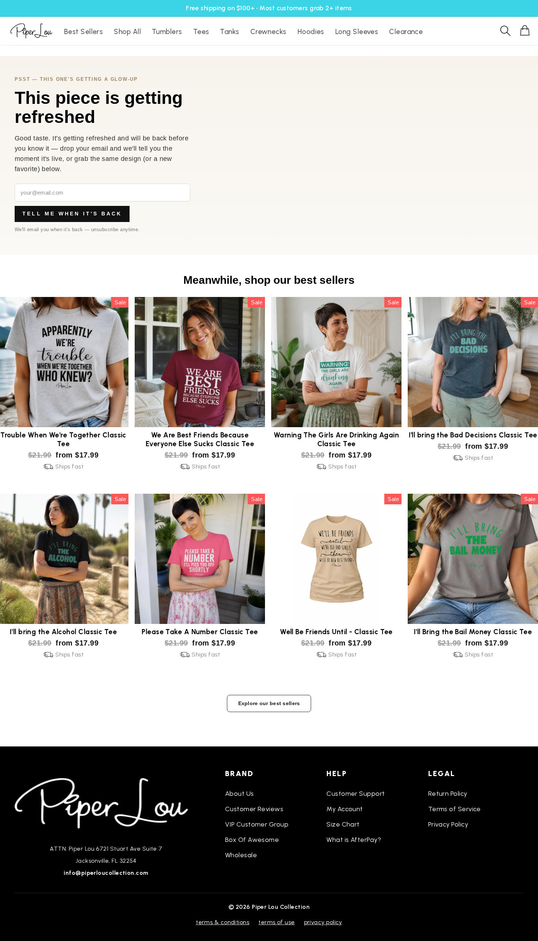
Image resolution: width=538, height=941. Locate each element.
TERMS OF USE (276, 922)
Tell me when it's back (72, 214)
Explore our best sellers (269, 703)
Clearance (406, 31)
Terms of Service (454, 809)
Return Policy (447, 794)
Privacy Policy (448, 824)
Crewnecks (268, 31)
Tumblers (167, 31)
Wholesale (241, 855)
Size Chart (343, 824)
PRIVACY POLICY (323, 922)
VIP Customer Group (256, 824)
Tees (201, 31)
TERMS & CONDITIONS (222, 922)
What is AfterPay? (353, 840)
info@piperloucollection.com (106, 872)
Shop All (127, 31)
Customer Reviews (254, 809)
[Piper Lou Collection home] (106, 802)
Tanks (229, 31)
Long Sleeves (356, 31)
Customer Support (355, 794)
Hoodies (311, 31)
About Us (239, 794)
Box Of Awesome (252, 840)
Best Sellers (83, 31)
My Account (344, 809)
